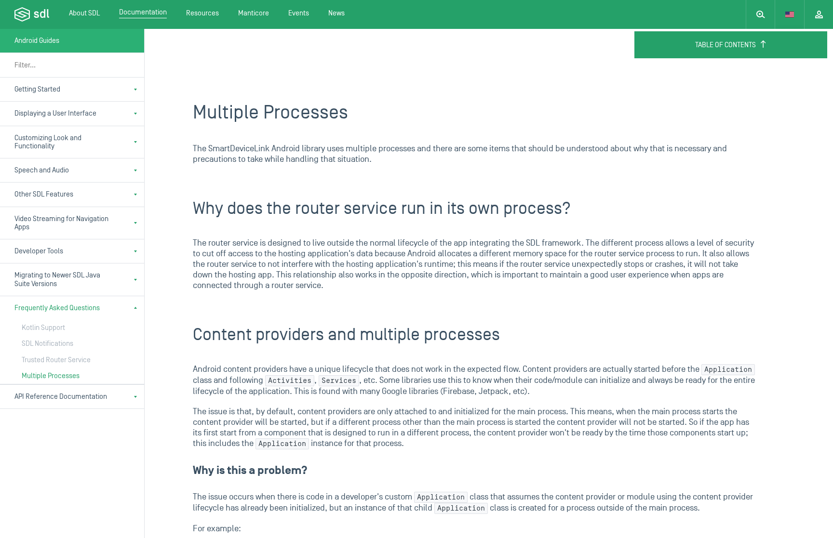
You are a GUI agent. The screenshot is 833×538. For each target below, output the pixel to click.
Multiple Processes (51, 376)
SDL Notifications (47, 344)
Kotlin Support (43, 328)
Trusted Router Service (56, 360)
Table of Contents (725, 45)
